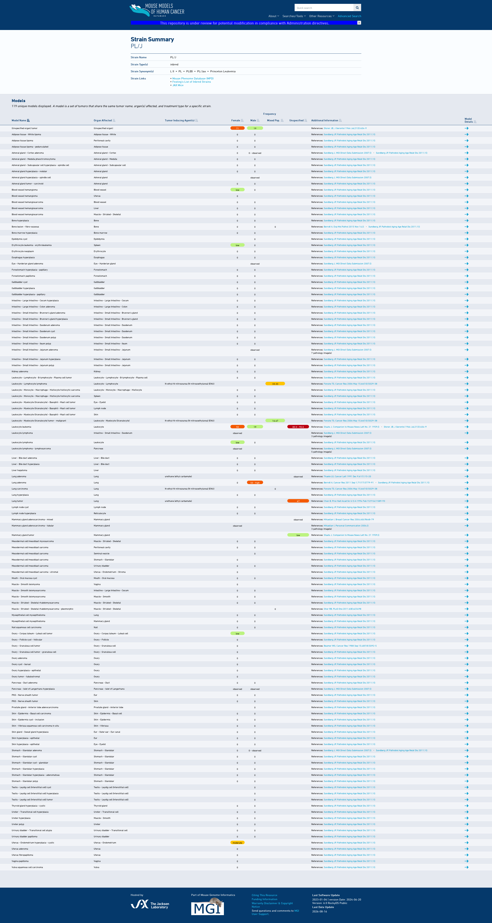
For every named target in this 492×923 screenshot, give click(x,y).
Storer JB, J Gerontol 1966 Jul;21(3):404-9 (345, 128)
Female (235, 120)
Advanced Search (349, 16)
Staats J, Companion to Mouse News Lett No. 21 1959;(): (352, 426)
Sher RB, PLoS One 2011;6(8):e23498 (342, 608)
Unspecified (296, 120)
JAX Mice (178, 85)
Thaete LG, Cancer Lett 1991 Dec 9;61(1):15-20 (347, 476)
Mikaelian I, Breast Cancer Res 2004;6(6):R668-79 (349, 519)
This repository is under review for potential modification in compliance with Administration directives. (244, 23)
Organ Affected (103, 120)
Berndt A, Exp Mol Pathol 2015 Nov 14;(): (344, 226)
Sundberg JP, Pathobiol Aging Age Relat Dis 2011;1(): (350, 134)
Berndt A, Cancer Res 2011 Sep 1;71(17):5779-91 (349, 482)
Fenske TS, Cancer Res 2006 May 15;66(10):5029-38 (350, 383)
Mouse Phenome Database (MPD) (193, 78)
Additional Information (324, 120)
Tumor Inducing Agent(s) (179, 120)
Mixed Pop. (273, 120)
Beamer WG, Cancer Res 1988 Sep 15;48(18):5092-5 (350, 645)
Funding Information (264, 899)
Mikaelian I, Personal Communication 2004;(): (346, 525)
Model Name (19, 120)
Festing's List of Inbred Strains (191, 81)
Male (253, 120)
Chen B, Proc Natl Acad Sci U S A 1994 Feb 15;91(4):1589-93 (354, 500)
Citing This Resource (264, 895)
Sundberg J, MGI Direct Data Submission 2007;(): (348, 152)
